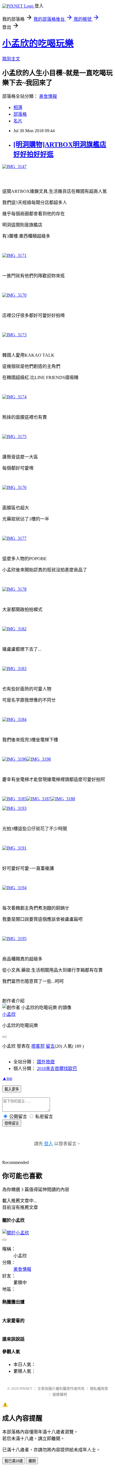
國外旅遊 (46, 1061)
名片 (17, 121)
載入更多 (11, 1089)
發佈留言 (11, 1123)
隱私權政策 (99, 1388)
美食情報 (48, 96)
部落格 (20, 114)
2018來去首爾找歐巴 (57, 1068)
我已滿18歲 (13, 1461)
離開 (32, 1461)
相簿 (17, 107)
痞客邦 (38, 1046)
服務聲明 (59, 1394)
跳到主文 (11, 58)
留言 (50, 1046)
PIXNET (26, 1388)
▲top (7, 1078)
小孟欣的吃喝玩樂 (38, 43)
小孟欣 (9, 1014)
